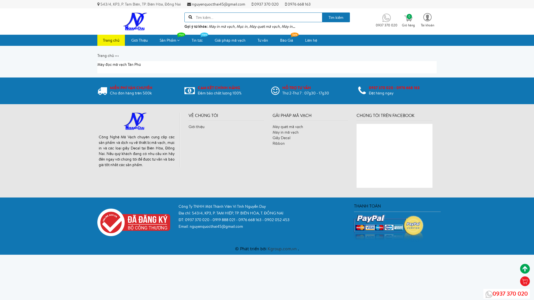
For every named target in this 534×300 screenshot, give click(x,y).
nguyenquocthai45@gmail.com (218, 4)
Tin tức (197, 40)
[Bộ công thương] (133, 221)
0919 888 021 (224, 219)
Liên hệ (311, 40)
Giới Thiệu (139, 40)
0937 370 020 (266, 4)
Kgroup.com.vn (283, 249)
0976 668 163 (299, 4)
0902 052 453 (277, 219)
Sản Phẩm (168, 40)
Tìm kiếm (335, 17)
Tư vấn (263, 40)
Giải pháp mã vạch (230, 40)
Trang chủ (111, 40)
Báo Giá (286, 40)
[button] (427, 20)
